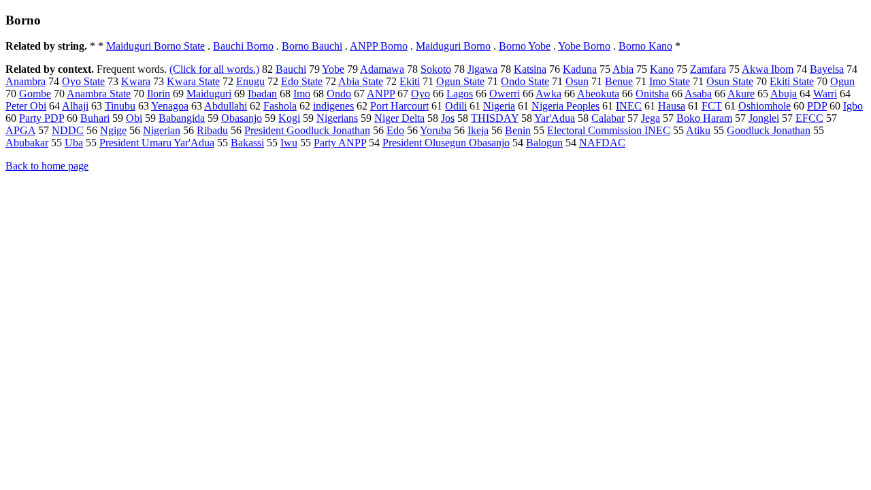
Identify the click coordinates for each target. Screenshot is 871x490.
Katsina (530, 69)
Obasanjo (241, 118)
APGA (20, 130)
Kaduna (580, 69)
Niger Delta (399, 118)
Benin (518, 130)
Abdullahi (225, 106)
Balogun (544, 142)
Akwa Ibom (767, 69)
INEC (629, 106)
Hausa (671, 106)
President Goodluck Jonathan (307, 130)
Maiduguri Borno (453, 46)
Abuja (783, 93)
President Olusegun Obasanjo (446, 142)
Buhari (95, 118)
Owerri (504, 93)
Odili (456, 106)
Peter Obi (25, 106)
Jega (650, 118)
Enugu (250, 81)
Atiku (698, 130)
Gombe (35, 93)
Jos (448, 118)
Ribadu (212, 130)
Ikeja (478, 130)
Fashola (280, 106)
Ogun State (460, 81)
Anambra (25, 81)
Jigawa (482, 69)
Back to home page (46, 166)
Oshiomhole (764, 106)
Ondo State (525, 81)
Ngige (113, 130)
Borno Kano (645, 46)
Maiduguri (208, 93)
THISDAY (495, 118)
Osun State (729, 81)
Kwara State (193, 81)
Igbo (853, 106)
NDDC (68, 130)
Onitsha (652, 93)
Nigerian (161, 130)
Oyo (420, 93)
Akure (741, 93)
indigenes (333, 106)
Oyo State (83, 81)
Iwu (288, 142)
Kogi (289, 118)
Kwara (135, 81)
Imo (301, 93)
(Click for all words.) (214, 69)
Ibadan (262, 93)
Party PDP (41, 118)
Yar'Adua (554, 118)
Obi (134, 118)
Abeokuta (598, 93)
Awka (548, 93)
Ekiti (409, 81)
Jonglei (764, 118)
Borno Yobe (524, 46)
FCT (712, 106)
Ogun (842, 81)
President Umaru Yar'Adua (156, 142)
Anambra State (99, 93)
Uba (74, 142)
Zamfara (708, 69)
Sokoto (436, 69)
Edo (395, 130)
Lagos (459, 93)
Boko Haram (704, 118)
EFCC (809, 118)
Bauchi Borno (243, 46)
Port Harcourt (399, 106)
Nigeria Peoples (565, 106)
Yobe (333, 69)
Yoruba (435, 130)
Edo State (302, 81)
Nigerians (337, 118)
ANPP (381, 93)
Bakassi (247, 142)
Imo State (669, 81)
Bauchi (291, 69)
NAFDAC (602, 142)
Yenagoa (169, 106)
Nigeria (499, 106)
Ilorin (158, 93)
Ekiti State (792, 81)
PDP (817, 106)
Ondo (339, 93)
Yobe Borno (584, 46)
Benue (619, 81)
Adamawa (382, 69)
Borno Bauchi (312, 46)
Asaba (698, 93)
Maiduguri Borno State (155, 46)
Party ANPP (340, 142)
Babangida (182, 118)
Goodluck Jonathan (768, 130)
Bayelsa (827, 69)
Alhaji (75, 106)
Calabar (608, 118)
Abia (623, 69)
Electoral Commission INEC (608, 130)
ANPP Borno (379, 46)
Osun (577, 81)
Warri (825, 93)
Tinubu (120, 106)
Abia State (360, 81)
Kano (662, 69)
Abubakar (26, 142)
